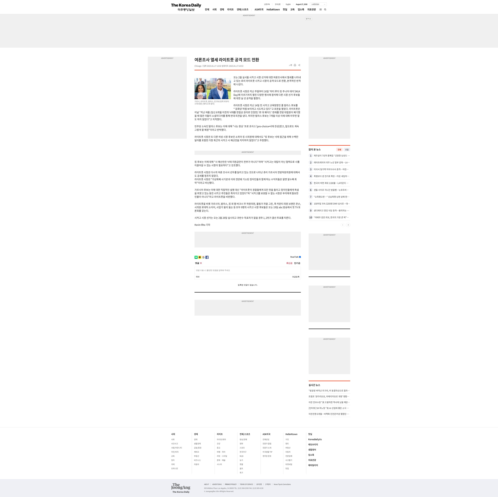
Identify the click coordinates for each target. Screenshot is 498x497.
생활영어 (312, 449)
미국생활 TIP (267, 451)
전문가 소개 (267, 447)
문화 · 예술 (221, 460)
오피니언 (174, 468)
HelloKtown (273, 9)
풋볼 (241, 464)
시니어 (219, 464)
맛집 (287, 468)
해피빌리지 (313, 465)
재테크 (196, 451)
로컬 (347, 149)
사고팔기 (288, 460)
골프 (241, 468)
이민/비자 (175, 451)
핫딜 (285, 9)
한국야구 (243, 451)
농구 (241, 460)
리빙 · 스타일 (222, 456)
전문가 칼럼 (267, 443)
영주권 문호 (267, 456)
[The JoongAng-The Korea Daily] (180, 488)
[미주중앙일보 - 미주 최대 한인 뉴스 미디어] (186, 7)
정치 (173, 460)
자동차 (196, 464)
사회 (214, 9)
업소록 (301, 9)
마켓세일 (288, 464)
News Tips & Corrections (282, 484)
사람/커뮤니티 (176, 447)
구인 (287, 439)
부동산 (196, 456)
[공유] (299, 65)
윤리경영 (259, 484)
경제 (222, 9)
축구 (241, 472)
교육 (292, 9)
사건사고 (174, 443)
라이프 (230, 9)
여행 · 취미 (221, 451)
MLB (241, 456)
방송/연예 (243, 439)
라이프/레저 (221, 439)
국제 (173, 464)
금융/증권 (197, 447)
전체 (207, 9)
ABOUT (206, 484)
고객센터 (268, 484)
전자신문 (277, 4)
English (288, 4)
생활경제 (197, 443)
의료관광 (311, 9)
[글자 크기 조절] (290, 65)
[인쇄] (294, 65)
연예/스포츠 (242, 9)
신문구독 (267, 4)
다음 (348, 225)
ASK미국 (259, 9)
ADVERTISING (217, 484)
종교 (218, 447)
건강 (218, 443)
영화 (241, 443)
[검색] (325, 9)
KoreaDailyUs (315, 439)
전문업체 (288, 456)
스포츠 (242, 447)
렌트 (287, 443)
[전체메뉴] (320, 9)
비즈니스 (197, 460)
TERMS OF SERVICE (246, 484)
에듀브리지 (313, 444)
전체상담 (266, 439)
